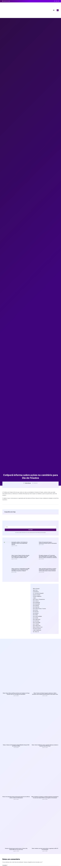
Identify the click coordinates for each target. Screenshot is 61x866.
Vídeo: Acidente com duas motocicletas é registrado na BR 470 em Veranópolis (45, 849)
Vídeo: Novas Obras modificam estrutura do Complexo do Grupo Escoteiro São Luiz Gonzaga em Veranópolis (16, 694)
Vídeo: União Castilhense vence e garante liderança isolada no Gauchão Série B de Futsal (45, 745)
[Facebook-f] (54, 1)
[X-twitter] (56, 1)
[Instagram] (58, 1)
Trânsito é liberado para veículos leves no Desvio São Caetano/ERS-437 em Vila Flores (16, 849)
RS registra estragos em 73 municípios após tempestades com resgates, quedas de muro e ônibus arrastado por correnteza (48, 556)
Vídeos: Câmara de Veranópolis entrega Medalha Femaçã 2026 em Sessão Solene (16, 745)
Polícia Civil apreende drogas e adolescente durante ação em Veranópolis (48, 543)
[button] (54, 10)
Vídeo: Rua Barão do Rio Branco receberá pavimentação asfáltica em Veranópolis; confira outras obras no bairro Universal (47, 569)
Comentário (5, 865)
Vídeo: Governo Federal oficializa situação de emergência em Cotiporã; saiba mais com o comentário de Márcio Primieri (20, 556)
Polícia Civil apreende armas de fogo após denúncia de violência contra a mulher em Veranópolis (16, 797)
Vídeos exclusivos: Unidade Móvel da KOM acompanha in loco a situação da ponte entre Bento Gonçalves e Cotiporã (20, 569)
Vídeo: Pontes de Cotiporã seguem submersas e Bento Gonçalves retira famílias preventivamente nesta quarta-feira (45, 694)
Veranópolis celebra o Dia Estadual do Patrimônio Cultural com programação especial (19, 543)
